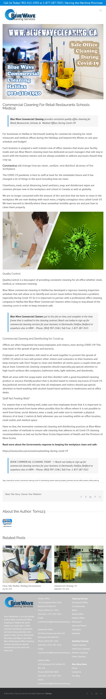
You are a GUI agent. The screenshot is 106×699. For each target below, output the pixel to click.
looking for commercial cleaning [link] (64, 134)
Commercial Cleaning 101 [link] (65, 586)
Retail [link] (74, 610)
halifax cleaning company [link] (57, 480)
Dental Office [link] (78, 614)
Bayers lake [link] (22, 638)
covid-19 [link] (37, 480)
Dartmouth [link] (28, 635)
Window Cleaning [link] (80, 652)
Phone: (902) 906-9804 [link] (48, 672)
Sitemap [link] (48, 693)
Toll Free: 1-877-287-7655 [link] (74, 328)
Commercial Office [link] (80, 602)
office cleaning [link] (94, 480)
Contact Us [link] (76, 672)
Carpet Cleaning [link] (79, 645)
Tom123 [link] (39, 511)
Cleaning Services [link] (80, 598)
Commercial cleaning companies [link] (33, 366)
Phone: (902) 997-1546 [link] (48, 641)
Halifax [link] (17, 622)
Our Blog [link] (76, 675)
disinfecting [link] (45, 480)
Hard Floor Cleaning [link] (81, 648)
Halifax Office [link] (44, 598)
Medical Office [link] (78, 618)
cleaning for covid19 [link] (13, 480)
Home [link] (74, 668)
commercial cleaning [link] (26, 290)
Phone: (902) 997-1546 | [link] (48, 328)
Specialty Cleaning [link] (80, 641)
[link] (20, 14)
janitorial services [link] (72, 480)
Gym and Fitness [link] (79, 625)
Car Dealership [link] (78, 606)
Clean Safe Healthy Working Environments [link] (22, 586)
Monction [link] (8, 638)
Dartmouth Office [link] (45, 629)
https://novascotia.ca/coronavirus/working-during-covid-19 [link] (35, 451)
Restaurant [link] (76, 621)
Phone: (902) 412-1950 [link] (48, 610)
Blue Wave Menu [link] (79, 664)
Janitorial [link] (76, 633)
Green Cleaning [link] (79, 656)
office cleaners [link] (64, 148)
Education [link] (76, 629)
